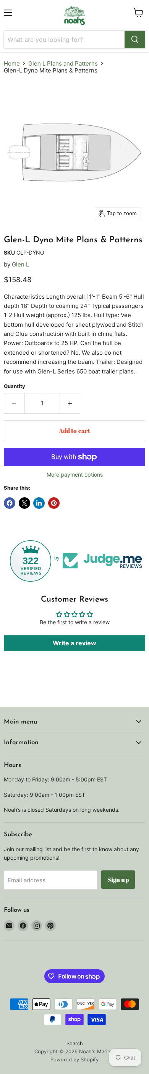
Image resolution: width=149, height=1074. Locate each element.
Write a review (74, 643)
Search (74, 1043)
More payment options (75, 475)
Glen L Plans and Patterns (63, 63)
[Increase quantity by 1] (70, 403)
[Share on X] (24, 503)
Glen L (20, 264)
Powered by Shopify (74, 1059)
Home (12, 63)
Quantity (14, 386)
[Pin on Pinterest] (54, 503)
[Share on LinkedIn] (39, 503)
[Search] (135, 39)
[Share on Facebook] (9, 503)
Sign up (118, 879)
